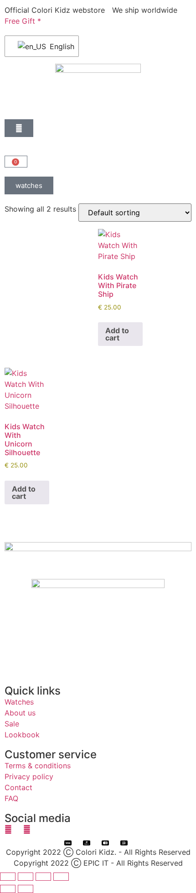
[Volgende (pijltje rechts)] (25, 889)
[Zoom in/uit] (7, 877)
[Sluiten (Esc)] (61, 877)
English (58, 46)
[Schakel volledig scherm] (25, 877)
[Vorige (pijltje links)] (7, 889)
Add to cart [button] (117, 334)
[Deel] (43, 877)
